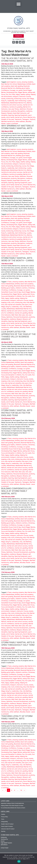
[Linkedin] (23, 42)
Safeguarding (4, 821)
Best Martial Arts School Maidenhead (13, 84)
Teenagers (25, 119)
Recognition (21, 111)
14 (21, 790)
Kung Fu (3, 100)
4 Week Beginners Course (15, 193)
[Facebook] (13, 42)
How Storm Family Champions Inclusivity (18, 568)
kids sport (25, 304)
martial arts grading (15, 107)
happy (18, 94)
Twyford (32, 119)
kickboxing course (20, 98)
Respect (4, 113)
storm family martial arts (14, 117)
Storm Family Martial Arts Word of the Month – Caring (17, 259)
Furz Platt (12, 94)
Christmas (31, 288)
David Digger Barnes (28, 292)
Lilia (20, 306)
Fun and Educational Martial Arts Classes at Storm (13, 807)
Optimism (23, 109)
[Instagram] (17, 42)
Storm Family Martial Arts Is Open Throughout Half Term (18, 643)
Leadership (10, 100)
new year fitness (13, 109)
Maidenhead (5, 103)
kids (24, 302)
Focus (3, 94)
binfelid (28, 84)
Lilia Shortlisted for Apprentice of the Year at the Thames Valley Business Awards (18, 335)
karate (3, 98)
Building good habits (23, 88)
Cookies (3, 814)
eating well (31, 92)
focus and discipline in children (11, 296)
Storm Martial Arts (29, 117)
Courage (12, 90)
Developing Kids (11, 92)
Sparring (11, 115)
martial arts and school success (11, 105)
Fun (7, 94)
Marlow (29, 103)
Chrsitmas (4, 290)
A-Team (9, 281)
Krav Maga (30, 98)
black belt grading (17, 86)
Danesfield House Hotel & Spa (11, 292)
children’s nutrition (21, 288)
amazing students (27, 82)
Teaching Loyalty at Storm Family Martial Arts (17, 717)
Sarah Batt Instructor (19, 113)
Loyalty (29, 100)
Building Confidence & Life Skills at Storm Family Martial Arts (16, 491)
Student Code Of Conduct (7, 824)
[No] (35, 858)
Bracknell (26, 86)
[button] (18, 4)
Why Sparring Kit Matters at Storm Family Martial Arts (17, 126)
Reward (9, 113)
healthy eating (25, 94)
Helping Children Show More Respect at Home (12, 805)
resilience (29, 111)
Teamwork (18, 119)
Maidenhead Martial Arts (18, 103)
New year (22, 315)
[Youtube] (20, 42)
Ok (19, 861)
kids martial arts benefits (13, 304)
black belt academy (26, 284)
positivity (14, 111)
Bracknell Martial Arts (8, 88)
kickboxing (9, 98)
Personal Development (20, 317)
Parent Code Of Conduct (7, 826)
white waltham (20, 121)
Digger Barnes (22, 92)
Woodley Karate (25, 327)
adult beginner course (14, 82)
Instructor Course (25, 96)
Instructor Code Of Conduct (7, 829)
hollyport (16, 96)
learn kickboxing (20, 100)
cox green (19, 90)
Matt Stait (14, 315)
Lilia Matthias (27, 306)
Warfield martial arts (8, 121)
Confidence (5, 90)
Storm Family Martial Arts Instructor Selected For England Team (16, 413)
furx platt (28, 296)
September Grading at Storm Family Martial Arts (12, 803)
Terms (2, 819)
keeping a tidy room (7, 302)
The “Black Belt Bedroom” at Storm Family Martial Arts (17, 59)
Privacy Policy (4, 816)
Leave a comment (12, 123)
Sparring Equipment (20, 115)
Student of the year (7, 119)
